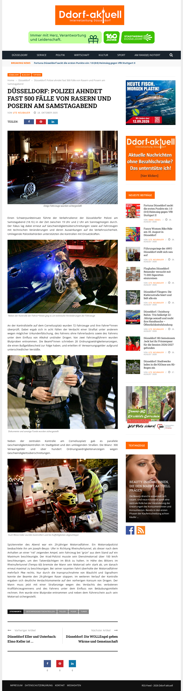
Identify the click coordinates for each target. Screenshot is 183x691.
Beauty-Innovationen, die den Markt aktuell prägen (149, 486)
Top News (37, 75)
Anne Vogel (155, 219)
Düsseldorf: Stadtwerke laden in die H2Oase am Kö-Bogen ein (159, 364)
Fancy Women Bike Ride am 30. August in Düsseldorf (64, 63)
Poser (73, 611)
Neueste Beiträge (140, 195)
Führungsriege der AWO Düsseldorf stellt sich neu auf (158, 252)
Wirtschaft (81, 55)
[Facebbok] (130, 530)
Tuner (84, 611)
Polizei (62, 611)
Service (41, 55)
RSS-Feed (147, 685)
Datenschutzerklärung (39, 685)
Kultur (103, 55)
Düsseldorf (20, 55)
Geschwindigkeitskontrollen (40, 611)
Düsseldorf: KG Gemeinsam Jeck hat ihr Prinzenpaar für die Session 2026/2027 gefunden (159, 343)
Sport (121, 55)
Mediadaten (74, 685)
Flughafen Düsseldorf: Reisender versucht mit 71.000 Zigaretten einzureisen (157, 273)
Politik (60, 55)
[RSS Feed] (141, 530)
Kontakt (60, 685)
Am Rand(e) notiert (147, 55)
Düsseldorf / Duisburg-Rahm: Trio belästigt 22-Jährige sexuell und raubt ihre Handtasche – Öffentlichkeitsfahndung (159, 318)
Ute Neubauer (21, 112)
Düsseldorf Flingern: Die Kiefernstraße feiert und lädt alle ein (158, 295)
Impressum (16, 685)
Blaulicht (26, 75)
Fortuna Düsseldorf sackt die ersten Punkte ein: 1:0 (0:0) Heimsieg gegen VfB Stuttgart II (158, 210)
